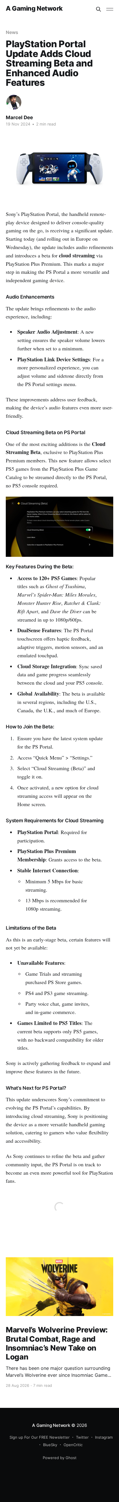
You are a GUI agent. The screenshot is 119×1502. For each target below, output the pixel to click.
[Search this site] (98, 9)
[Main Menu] (109, 9)
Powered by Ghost (60, 1457)
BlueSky (50, 1444)
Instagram (104, 1437)
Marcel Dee (19, 117)
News (12, 32)
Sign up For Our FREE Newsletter (40, 1437)
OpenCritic (73, 1444)
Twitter (82, 1437)
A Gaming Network (34, 8)
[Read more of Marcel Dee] (14, 102)
